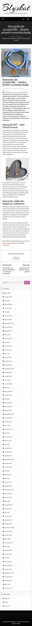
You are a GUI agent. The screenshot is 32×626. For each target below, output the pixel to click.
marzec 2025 (8, 349)
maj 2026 (7, 300)
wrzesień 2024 (8, 372)
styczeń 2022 (8, 482)
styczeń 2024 (8, 402)
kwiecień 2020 (8, 550)
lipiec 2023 (7, 425)
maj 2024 (7, 387)
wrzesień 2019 (8, 576)
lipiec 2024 (7, 380)
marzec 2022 (8, 474)
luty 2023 (7, 444)
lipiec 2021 (7, 501)
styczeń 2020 (8, 561)
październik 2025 (9, 323)
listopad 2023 (8, 410)
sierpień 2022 (8, 463)
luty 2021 (7, 512)
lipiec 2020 (7, 539)
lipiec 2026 (7, 293)
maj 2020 (7, 546)
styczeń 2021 (8, 516)
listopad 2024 (8, 365)
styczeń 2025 (8, 357)
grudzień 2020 (8, 520)
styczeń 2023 (8, 448)
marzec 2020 (8, 554)
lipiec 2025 (7, 334)
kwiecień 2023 (8, 436)
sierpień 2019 (8, 580)
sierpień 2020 (8, 535)
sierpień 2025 (8, 331)
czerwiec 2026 (8, 297)
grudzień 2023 (8, 406)
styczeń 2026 (8, 315)
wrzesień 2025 (8, 327)
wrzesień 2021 (8, 493)
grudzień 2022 (8, 452)
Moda (6, 602)
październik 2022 (9, 459)
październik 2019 (9, 573)
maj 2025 (7, 342)
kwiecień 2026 (8, 304)
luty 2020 (7, 558)
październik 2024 (9, 368)
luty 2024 (7, 399)
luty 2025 (7, 353)
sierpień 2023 (8, 421)
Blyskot (16, 7)
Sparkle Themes (16, 623)
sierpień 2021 (8, 497)
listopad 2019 (8, 569)
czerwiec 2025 (8, 338)
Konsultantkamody (19, 88)
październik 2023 (9, 414)
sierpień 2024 (8, 376)
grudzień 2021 (8, 486)
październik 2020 (9, 527)
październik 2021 (9, 489)
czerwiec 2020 (8, 542)
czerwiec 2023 (8, 429)
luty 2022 (7, 478)
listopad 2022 (8, 455)
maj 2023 (7, 433)
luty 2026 (7, 312)
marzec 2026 (8, 308)
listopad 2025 (8, 319)
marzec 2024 (8, 395)
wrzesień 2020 (8, 531)
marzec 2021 (8, 508)
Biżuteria (6, 90)
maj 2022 (7, 471)
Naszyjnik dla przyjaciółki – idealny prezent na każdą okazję (15, 82)
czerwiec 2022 (8, 467)
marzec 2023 (8, 440)
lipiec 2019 (7, 584)
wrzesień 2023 (8, 418)
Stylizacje (7, 606)
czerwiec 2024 (8, 384)
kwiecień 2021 (8, 505)
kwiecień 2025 (8, 346)
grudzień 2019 (8, 565)
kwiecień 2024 (8, 391)
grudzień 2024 (8, 361)
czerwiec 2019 (8, 588)
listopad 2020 (8, 523)
